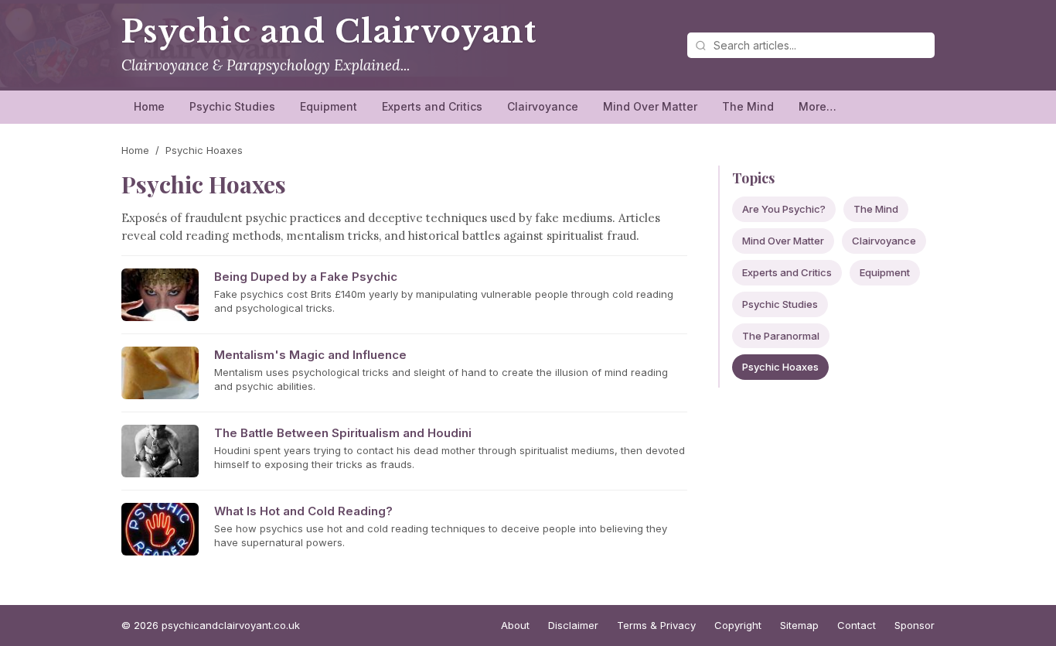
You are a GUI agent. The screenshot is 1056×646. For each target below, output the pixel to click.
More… (817, 106)
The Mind (748, 106)
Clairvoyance (542, 106)
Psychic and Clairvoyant (329, 31)
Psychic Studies (232, 106)
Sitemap (799, 625)
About (515, 625)
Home (149, 106)
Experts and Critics (432, 106)
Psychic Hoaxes (780, 367)
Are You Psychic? (784, 209)
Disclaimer (573, 625)
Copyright (737, 625)
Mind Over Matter (650, 106)
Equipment (328, 106)
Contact (856, 625)
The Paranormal (780, 336)
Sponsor (914, 625)
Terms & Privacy (656, 625)
